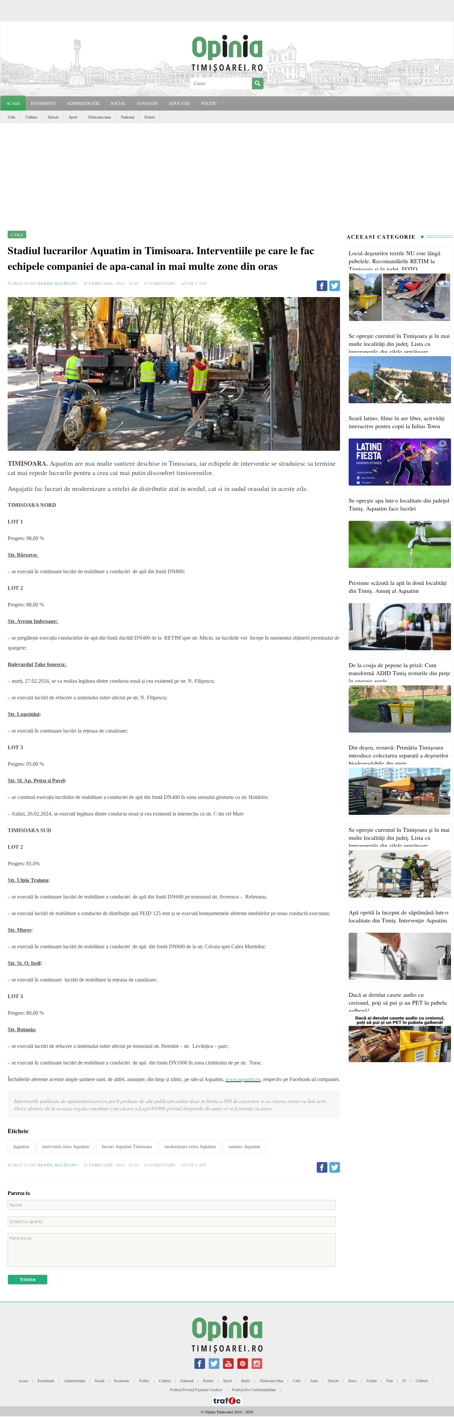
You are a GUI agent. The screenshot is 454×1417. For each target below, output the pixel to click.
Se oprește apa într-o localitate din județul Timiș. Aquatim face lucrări (399, 504)
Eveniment (46, 1380)
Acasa (13, 103)
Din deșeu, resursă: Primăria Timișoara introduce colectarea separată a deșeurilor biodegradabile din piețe (398, 755)
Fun (390, 1380)
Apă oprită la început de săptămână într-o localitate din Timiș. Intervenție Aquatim (398, 916)
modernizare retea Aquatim (190, 1146)
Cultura (31, 116)
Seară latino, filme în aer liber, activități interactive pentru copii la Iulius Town (397, 422)
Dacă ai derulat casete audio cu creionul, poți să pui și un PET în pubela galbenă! (398, 1002)
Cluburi (422, 1380)
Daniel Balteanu (58, 283)
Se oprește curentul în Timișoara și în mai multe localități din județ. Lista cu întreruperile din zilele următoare (399, 343)
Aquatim (21, 1146)
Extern (150, 116)
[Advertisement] (227, 173)
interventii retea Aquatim (65, 1146)
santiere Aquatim (244, 1146)
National (127, 116)
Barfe (245, 1380)
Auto (314, 1380)
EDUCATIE (179, 103)
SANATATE (147, 103)
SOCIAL (118, 103)
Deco (352, 1380)
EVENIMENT (43, 103)
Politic (144, 1380)
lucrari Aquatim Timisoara (127, 1146)
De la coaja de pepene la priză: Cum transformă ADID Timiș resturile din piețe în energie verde (399, 673)
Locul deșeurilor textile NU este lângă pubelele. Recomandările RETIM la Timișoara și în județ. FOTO (394, 261)
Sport (73, 116)
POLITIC (209, 103)
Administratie (74, 1380)
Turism (53, 116)
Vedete (371, 1380)
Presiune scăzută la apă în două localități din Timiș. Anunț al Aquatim (398, 586)
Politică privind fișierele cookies (196, 1389)
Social (99, 1380)
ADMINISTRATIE (83, 103)
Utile (11, 116)
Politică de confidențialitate (254, 1389)
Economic (122, 1380)
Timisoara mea (99, 116)
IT (404, 1380)
